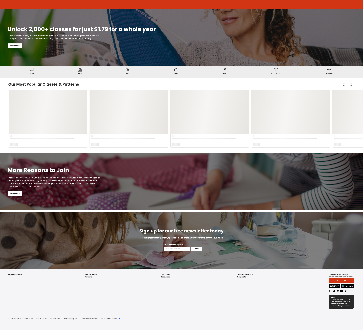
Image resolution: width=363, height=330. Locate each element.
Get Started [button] (341, 281)
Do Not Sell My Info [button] (70, 319)
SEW (80, 74)
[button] (344, 85)
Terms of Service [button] (41, 319)
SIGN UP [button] (196, 249)
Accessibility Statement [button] (89, 319)
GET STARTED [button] (15, 46)
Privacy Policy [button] (55, 319)
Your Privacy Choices (109, 319)
